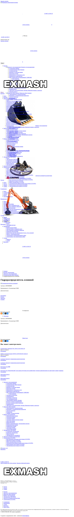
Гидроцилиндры (10, 105)
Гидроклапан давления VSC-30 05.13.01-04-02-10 (13, 348)
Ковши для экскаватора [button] (41, 125)
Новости (5, 220)
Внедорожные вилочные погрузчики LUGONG (21, 179)
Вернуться (25, 338)
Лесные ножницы (13, 97)
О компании (4, 188)
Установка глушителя (11, 119)
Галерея (8, 222)
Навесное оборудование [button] (26, 93)
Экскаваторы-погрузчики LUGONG (18, 186)
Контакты (3, 224)
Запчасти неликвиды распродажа (44, 175)
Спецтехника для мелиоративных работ (13, 211)
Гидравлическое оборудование (13, 103)
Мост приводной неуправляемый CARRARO (17, 111)
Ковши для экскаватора (9, 138)
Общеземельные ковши (12, 142)
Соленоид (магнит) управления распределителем (13, 359)
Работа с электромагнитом (10, 210)
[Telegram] (3, 313)
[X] (5, 313)
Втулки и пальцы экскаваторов (14, 123)
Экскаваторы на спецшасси (13, 164)
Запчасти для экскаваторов (10, 98)
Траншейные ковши (14, 140)
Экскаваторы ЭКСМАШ (9, 157)
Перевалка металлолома (9, 208)
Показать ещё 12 (13, 91)
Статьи (2, 215)
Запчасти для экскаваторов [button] (27, 67)
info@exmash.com (5, 463)
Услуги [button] (5, 217)
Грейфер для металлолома (15, 99)
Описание (5, 316)
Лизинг (8, 218)
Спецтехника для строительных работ (12, 213)
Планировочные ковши (15, 136)
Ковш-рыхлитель (10, 149)
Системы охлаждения (11, 116)
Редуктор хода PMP (5, 366)
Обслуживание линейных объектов (12, 206)
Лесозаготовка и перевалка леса (11, 205)
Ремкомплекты (10, 125)
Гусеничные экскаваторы (12, 160)
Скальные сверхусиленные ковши (14, 146)
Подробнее (3, 295)
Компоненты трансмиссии (12, 110)
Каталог (3, 93)
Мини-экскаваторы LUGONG (16, 182)
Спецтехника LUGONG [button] (25, 178)
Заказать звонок (4, 1)
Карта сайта (6, 507)
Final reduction (12, 115)
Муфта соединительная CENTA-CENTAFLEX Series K (14, 353)
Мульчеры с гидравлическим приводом (19, 95)
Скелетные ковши (10, 154)
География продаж (8, 196)
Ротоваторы (9, 136)
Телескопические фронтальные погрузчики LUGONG (22, 183)
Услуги (2, 180)
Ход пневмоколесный (11, 120)
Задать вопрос (12, 463)
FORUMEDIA (25, 515)
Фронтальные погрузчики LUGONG (18, 184)
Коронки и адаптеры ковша (13, 106)
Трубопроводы (10, 118)
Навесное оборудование (9, 128)
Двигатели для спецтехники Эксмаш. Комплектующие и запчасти (22, 127)
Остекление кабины (11, 102)
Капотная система (10, 107)
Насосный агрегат (5, 374)
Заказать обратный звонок (23, 463)
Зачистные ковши (10, 147)
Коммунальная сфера (8, 204)
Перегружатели (10, 163)
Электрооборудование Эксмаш (14, 122)
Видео (7, 223)
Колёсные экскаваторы (12, 162)
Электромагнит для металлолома (17, 94)
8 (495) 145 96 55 (5, 37)
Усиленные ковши (10, 144)
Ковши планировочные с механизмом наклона (20, 134)
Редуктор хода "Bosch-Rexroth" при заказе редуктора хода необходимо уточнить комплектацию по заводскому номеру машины (32, 370)
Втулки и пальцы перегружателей (14, 124)
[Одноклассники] (1, 313)
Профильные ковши (11, 153)
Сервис (8, 219)
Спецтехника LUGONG (9, 167)
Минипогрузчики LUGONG (16, 181)
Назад (4, 96)
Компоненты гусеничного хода (14, 109)
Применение (4, 199)
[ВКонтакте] (7, 313)
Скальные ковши (13, 129)
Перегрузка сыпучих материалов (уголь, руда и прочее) (17, 209)
